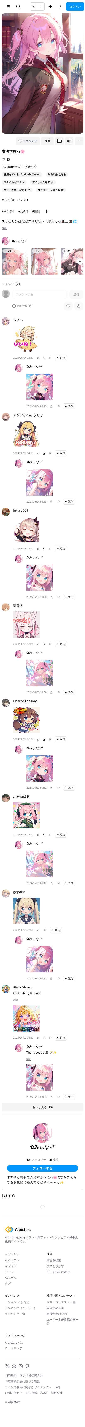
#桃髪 (36, 211)
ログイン (75, 6)
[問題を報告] (50, 358)
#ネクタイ (8, 211)
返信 (62, 357)
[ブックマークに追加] (59, 141)
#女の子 (23, 211)
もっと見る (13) (42, 1107)
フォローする (42, 1168)
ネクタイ (23, 200)
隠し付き (22, 306)
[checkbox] (14, 306)
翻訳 (4, 228)
